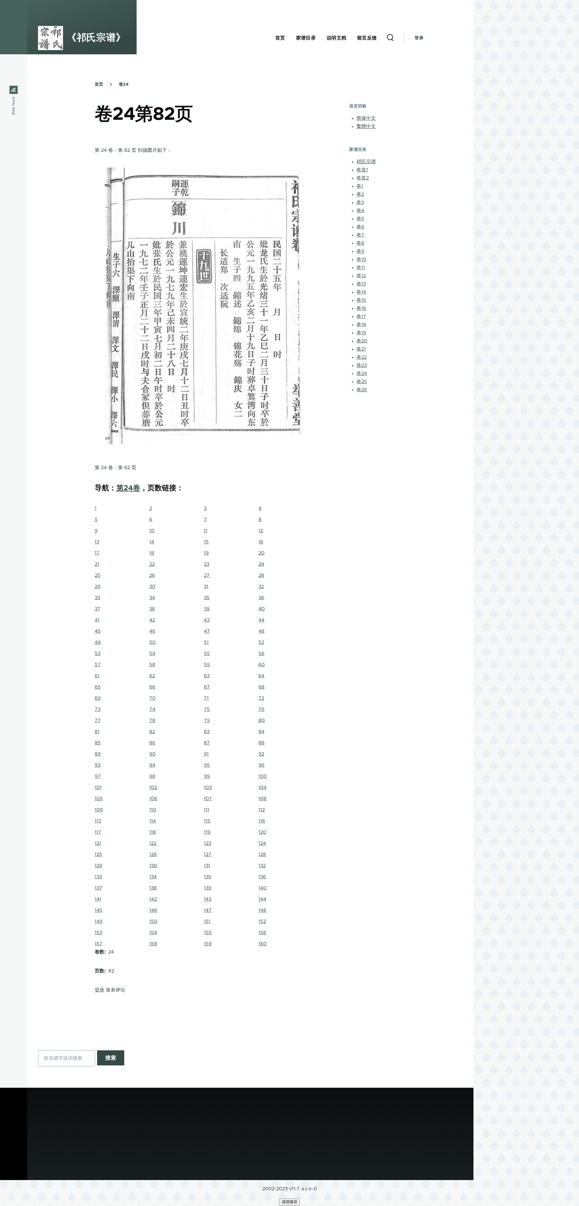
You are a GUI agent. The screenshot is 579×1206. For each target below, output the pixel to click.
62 (152, 675)
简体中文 (366, 118)
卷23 (361, 365)
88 (261, 742)
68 (261, 687)
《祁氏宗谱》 (96, 38)
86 (152, 742)
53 (97, 653)
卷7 (360, 235)
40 (261, 608)
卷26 (361, 389)
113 (98, 821)
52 (261, 642)
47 (207, 631)
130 (153, 865)
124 (262, 843)
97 (98, 776)
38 (152, 608)
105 (99, 798)
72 (261, 698)
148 (262, 910)
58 (152, 664)
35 (207, 597)
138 (153, 888)
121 (98, 843)
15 (206, 541)
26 (152, 575)
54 (152, 653)
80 (261, 720)
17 (97, 553)
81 (97, 731)
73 (97, 709)
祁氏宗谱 (366, 161)
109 (99, 809)
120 (262, 832)
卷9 (360, 251)
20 (261, 553)
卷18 (361, 324)
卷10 (361, 259)
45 (98, 631)
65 (98, 687)
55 (207, 653)
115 (207, 821)
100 (262, 776)
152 (262, 921)
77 (98, 720)
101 (98, 787)
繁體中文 (366, 126)
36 (261, 597)
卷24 (123, 84)
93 (97, 765)
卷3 (360, 202)
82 (152, 731)
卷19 (361, 332)
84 (261, 731)
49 (98, 642)
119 (207, 832)
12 (260, 530)
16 (260, 541)
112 (261, 809)
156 (262, 932)
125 (98, 854)
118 (152, 832)
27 (207, 575)
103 (208, 787)
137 (98, 888)
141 (98, 899)
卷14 (361, 292)
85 (98, 742)
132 (262, 865)
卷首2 (362, 178)
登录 (419, 38)
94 (152, 765)
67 (207, 687)
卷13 (361, 284)
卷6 (360, 226)
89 (98, 754)
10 (151, 530)
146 (153, 910)
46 (152, 631)
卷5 (360, 218)
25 (97, 575)
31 (206, 586)
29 (97, 586)
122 (153, 843)
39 (207, 608)
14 (151, 541)
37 (97, 608)
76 (261, 709)
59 (207, 664)
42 (152, 620)
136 (262, 876)
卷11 (360, 267)
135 (207, 876)
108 (262, 798)
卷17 (361, 316)
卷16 (361, 308)
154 (153, 932)
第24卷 (128, 488)
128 (262, 854)
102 (153, 787)
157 (99, 943)
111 (206, 809)
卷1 (359, 186)
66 (152, 687)
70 (152, 698)
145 (99, 910)
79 (207, 720)
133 (98, 876)
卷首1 (362, 169)
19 (206, 553)
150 (153, 921)
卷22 (361, 357)
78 (152, 720)
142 (153, 899)
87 (207, 742)
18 (151, 553)
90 (152, 754)
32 (261, 586)
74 (152, 709)
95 (207, 765)
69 (98, 698)
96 (261, 765)
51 (206, 642)
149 (99, 921)
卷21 (361, 349)
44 (261, 620)
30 (152, 586)
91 (206, 754)
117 (98, 832)
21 (97, 564)
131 (207, 865)
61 (97, 675)
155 (208, 932)
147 (208, 910)
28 (261, 575)
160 (262, 943)
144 (262, 899)
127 (207, 854)
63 (207, 675)
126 (153, 854)
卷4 (360, 210)
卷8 (360, 243)
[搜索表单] (390, 38)
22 (152, 564)
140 (262, 888)
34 (152, 597)
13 (97, 541)
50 (152, 642)
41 (97, 620)
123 (207, 843)
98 (152, 776)
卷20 (361, 341)
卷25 (361, 381)
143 (207, 899)
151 (207, 921)
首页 (99, 84)
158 (153, 943)
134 (153, 876)
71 (206, 698)
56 (261, 653)
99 (207, 776)
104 (262, 787)
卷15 (361, 300)
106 (153, 798)
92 (261, 754)
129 (98, 865)
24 (261, 564)
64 (261, 675)
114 (152, 821)
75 (207, 709)
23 (206, 564)
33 (97, 597)
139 (207, 888)
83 (207, 731)
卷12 (361, 275)
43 (207, 620)
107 (208, 798)
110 (152, 809)
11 (205, 530)
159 (208, 943)
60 (261, 664)
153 (98, 932)
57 (98, 664)
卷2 (360, 194)
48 (261, 631)
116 (261, 821)
